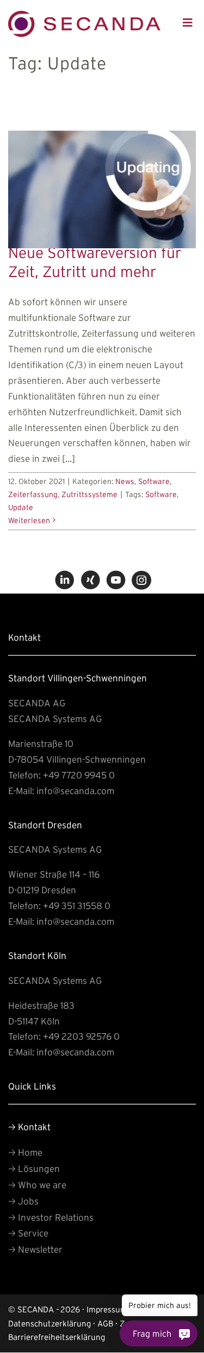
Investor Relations (51, 1217)
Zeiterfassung (33, 494)
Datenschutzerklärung (49, 1323)
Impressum (106, 1309)
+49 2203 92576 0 (81, 1036)
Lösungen (34, 1168)
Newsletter (35, 1249)
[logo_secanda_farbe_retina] (84, 15)
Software (154, 481)
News (124, 481)
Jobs (23, 1201)
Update (20, 507)
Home (25, 1152)
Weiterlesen (29, 520)
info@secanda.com (75, 790)
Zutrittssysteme (89, 494)
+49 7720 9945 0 (79, 775)
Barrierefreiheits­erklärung (56, 1337)
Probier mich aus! (169, 1315)
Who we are (37, 1185)
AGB (105, 1323)
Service (28, 1233)
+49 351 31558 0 (76, 905)
